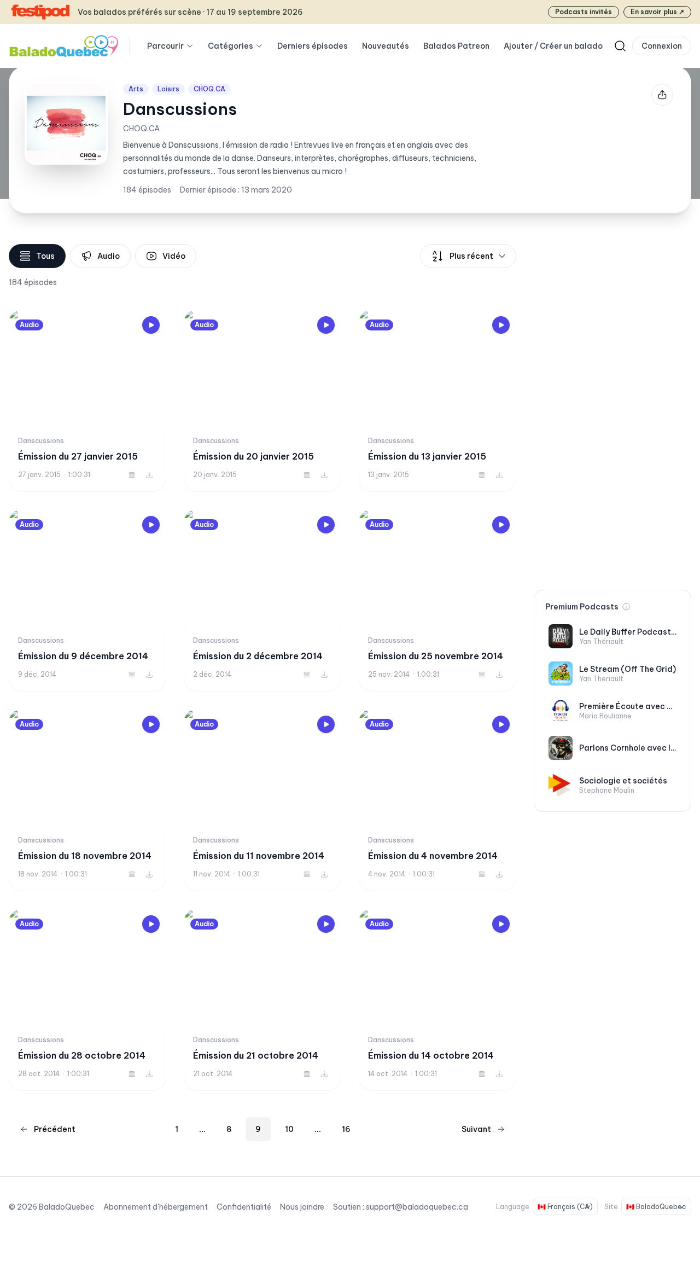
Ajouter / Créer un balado (553, 46)
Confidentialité (244, 1207)
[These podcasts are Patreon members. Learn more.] (626, 606)
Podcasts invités (583, 12)
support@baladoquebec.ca (417, 1207)
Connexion (661, 46)
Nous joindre (302, 1207)
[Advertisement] (612, 408)
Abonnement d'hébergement (155, 1207)
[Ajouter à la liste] (131, 475)
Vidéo (173, 256)
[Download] (149, 475)
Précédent (54, 1129)
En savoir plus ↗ (657, 12)
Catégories (230, 46)
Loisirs (168, 89)
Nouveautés (385, 46)
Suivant (476, 1129)
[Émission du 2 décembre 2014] (262, 600)
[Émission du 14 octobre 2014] (437, 1000)
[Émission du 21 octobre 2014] (262, 1000)
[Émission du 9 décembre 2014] (87, 600)
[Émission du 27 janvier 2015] (87, 401)
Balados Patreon (456, 46)
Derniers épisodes (312, 46)
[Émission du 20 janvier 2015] (262, 401)
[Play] (151, 325)
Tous (45, 256)
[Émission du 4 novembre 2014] (437, 800)
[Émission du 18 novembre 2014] (87, 800)
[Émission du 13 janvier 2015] (437, 401)
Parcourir (165, 46)
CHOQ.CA (209, 89)
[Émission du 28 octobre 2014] (87, 1000)
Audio (108, 256)
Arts (136, 89)
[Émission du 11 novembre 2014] (262, 800)
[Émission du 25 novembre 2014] (437, 600)
